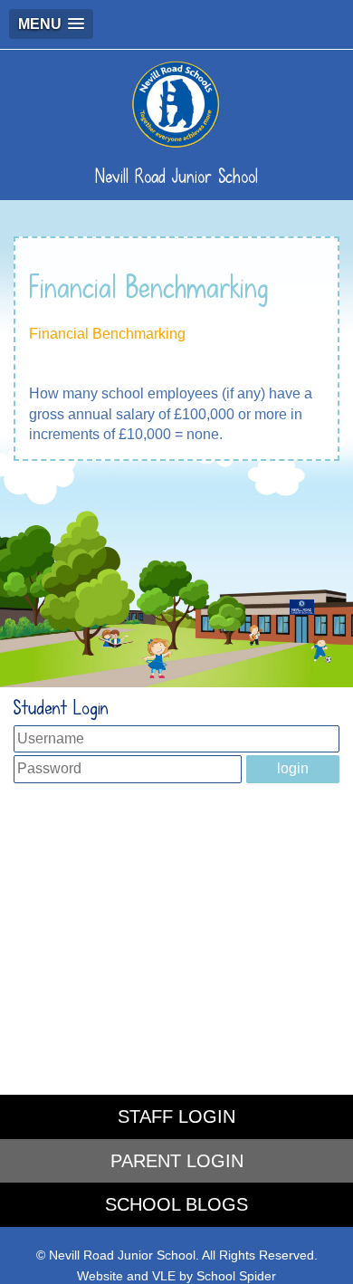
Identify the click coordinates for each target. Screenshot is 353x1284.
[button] (51, 24)
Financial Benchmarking (107, 333)
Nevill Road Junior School (176, 176)
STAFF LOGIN (176, 1116)
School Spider (236, 1276)
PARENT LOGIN (176, 1161)
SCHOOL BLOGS (176, 1204)
